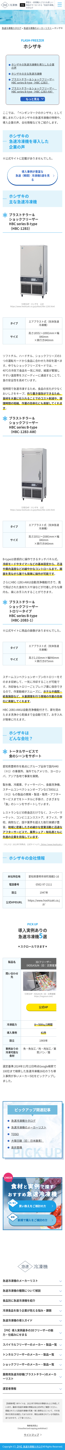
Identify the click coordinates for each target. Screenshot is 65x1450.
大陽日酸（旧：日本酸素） (27, 1141)
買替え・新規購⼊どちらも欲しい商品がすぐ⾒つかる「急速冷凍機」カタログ (40, 5)
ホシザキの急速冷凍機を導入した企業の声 (32, 66)
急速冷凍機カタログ (23, 1120)
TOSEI (15, 1134)
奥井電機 (16, 1147)
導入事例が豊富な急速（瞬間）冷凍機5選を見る (33, 175)
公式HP (43, 1007)
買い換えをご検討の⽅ (32, 1206)
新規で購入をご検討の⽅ (32, 1220)
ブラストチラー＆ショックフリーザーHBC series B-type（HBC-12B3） (32, 81)
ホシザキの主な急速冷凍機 (26, 73)
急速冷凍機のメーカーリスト (28, 1127)
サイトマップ (31, 1434)
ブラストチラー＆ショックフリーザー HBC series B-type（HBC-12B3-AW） (33, 90)
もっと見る (32, 99)
